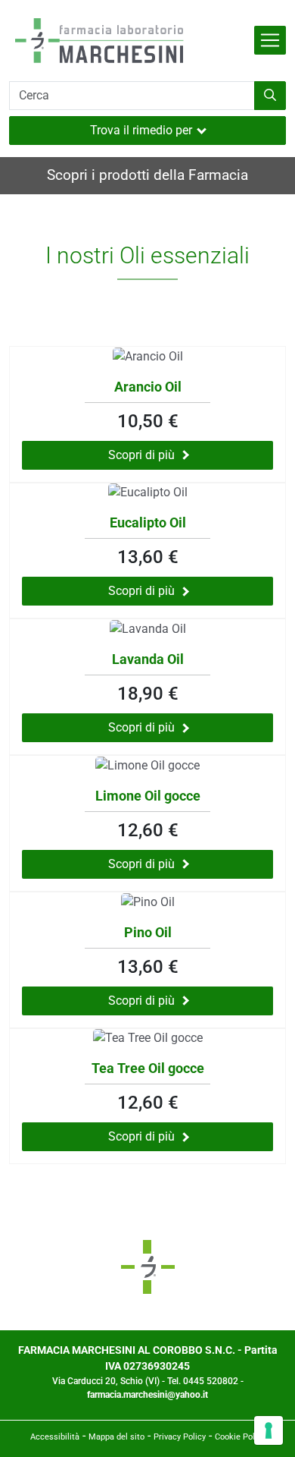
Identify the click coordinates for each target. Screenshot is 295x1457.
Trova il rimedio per (141, 130)
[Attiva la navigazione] (270, 40)
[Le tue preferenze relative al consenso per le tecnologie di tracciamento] (268, 1430)
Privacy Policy (180, 1437)
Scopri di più (141, 455)
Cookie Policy (240, 1437)
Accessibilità (54, 1437)
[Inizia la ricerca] (270, 95)
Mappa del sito (116, 1437)
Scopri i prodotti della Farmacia (147, 175)
